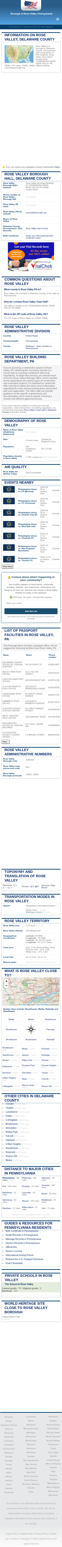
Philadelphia (8, 1178)
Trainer (45, 1073)
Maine (31, 1421)
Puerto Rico (53, 1428)
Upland (25, 1055)
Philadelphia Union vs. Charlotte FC (27, 537)
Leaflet (23, 1004)
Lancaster (26, 1193)
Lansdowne (12, 1112)
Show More (7, 566)
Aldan (24, 1079)
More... (6, 742)
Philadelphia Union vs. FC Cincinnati (27, 502)
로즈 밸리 (34, 886)
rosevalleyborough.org (15, 68)
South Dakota (53, 1440)
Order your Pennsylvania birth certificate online (39, 237)
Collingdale (7, 1086)
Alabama (9, 1417)
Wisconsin (53, 1491)
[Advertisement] (31, 118)
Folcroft (45, 1079)
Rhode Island (53, 1432)
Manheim (6, 1208)
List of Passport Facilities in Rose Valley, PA (29, 635)
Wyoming (53, 1495)
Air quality (15, 467)
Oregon (53, 1421)
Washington (53, 1483)
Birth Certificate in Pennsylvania (22, 1231)
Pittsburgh (26, 1178)
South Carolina (53, 1436)
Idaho (9, 1472)
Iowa (8, 1484)
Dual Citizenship (14, 1263)
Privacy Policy (41, 1533)
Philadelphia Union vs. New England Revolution (27, 548)
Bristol (44, 1194)
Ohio (31, 1492)
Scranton (46, 1185)
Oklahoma (53, 1416)
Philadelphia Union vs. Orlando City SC (27, 514)
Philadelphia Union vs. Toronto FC (27, 559)
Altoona (25, 1201)
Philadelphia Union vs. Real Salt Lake (27, 525)
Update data (26, 1533)
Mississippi (31, 1440)
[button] (6, 981)
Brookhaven (31, 1009)
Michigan (31, 1432)
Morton (5, 1060)
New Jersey (31, 1464)
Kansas (9, 1488)
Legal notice (12, 1533)
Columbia (9, 1445)
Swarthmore (9, 1011)
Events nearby (19, 482)
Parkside (49, 1009)
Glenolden (26, 1073)
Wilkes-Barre (28, 1207)
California (9, 1437)
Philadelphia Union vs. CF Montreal (27, 490)
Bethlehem (7, 1193)
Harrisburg (7, 1200)
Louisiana (31, 1416)
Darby (9, 1116)
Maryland (31, 1425)
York (44, 1208)
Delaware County (30, 27)
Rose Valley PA (47, 27)
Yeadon (10, 1108)
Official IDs (11, 1247)
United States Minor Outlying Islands (53, 1464)
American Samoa (9, 1425)
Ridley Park (27, 1060)
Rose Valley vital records (37, 228)
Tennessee (53, 1444)
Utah (53, 1471)
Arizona (9, 1429)
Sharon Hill (46, 1086)
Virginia (53, 1479)
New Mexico (31, 1468)
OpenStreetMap (43, 1004)
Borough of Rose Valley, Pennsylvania (31, 14)
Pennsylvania (14, 27)
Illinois (8, 1476)
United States (32, 336)
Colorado (8, 1441)
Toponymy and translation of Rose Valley (25, 876)
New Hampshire (31, 1460)
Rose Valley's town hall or (36, 410)
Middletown (47, 1200)
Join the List (31, 611)
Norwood (6, 1073)
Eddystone (7, 1066)
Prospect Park (28, 1065)
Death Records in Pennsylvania (22, 1235)
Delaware (30, 346)
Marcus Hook (28, 1085)
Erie (4, 1186)
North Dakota (31, 1480)
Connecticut (9, 1449)
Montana (31, 1448)
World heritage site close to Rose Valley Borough (26, 1308)
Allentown (46, 1178)
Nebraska (31, 1452)
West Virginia (53, 1487)
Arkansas (8, 1433)
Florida (8, 1456)
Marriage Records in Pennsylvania (23, 1239)
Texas (53, 1448)
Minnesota (31, 1436)
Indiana (9, 1480)
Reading (26, 1186)
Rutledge (46, 1055)
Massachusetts (31, 1428)
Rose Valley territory (27, 921)
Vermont (53, 1475)
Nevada (31, 1456)
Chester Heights (49, 1065)
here (57, 167)
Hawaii (9, 1468)
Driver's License (14, 1251)
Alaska (8, 1421)
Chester (45, 1060)
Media (41, 1009)
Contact (14, 1539)
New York (31, 1472)
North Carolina (31, 1476)
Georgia (9, 1460)
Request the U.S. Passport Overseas (24, 1259)
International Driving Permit (19, 1255)
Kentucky (9, 1492)
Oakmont (10, 1140)
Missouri (31, 1444)
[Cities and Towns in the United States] (31, 5)
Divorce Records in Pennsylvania (23, 1243)
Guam (9, 1464)
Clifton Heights (9, 1078)
